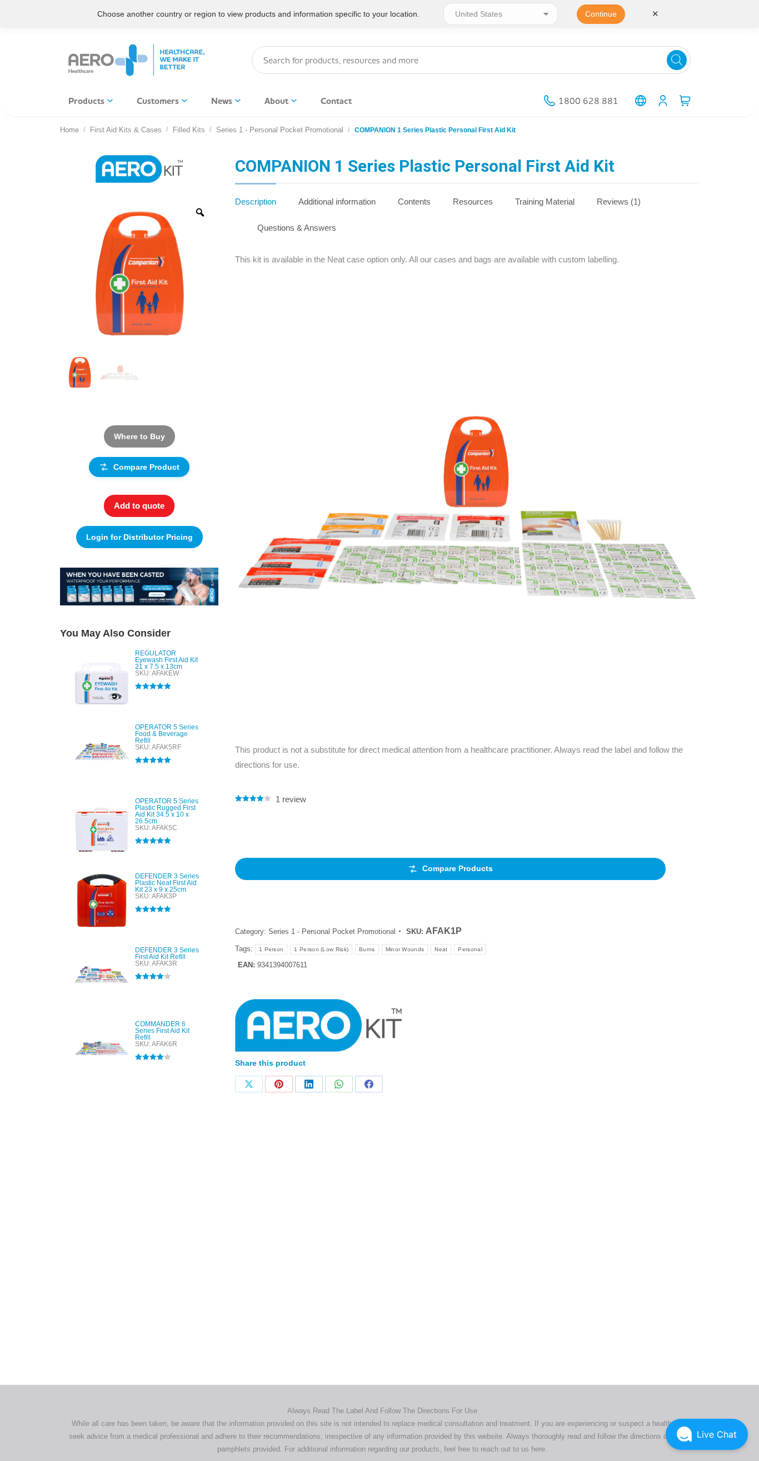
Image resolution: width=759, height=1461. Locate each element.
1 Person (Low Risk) (321, 949)
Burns (367, 949)
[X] (249, 1084)
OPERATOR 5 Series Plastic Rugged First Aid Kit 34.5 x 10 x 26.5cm (166, 811)
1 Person (271, 949)
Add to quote (139, 505)
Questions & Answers (296, 227)
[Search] (677, 60)
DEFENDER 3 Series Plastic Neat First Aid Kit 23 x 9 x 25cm (167, 883)
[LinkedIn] (309, 1084)
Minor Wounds (405, 949)
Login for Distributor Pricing (139, 537)
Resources (473, 201)
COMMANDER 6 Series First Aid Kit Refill (162, 1031)
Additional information (337, 201)
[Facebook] (369, 1084)
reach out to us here (513, 1449)
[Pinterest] (279, 1084)
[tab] (255, 196)
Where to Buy (139, 436)
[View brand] (139, 168)
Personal (470, 949)
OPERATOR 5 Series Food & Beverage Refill (166, 734)
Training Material (545, 201)
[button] (707, 1434)
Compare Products (457, 868)
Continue (601, 13)
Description (255, 201)
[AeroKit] (318, 1027)
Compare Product (146, 467)
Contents (414, 201)
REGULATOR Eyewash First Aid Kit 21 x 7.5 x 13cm (166, 660)
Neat (441, 949)
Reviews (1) (619, 201)
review (291, 799)
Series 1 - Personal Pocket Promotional (332, 931)
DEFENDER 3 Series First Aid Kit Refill (167, 953)
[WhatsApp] (339, 1084)
